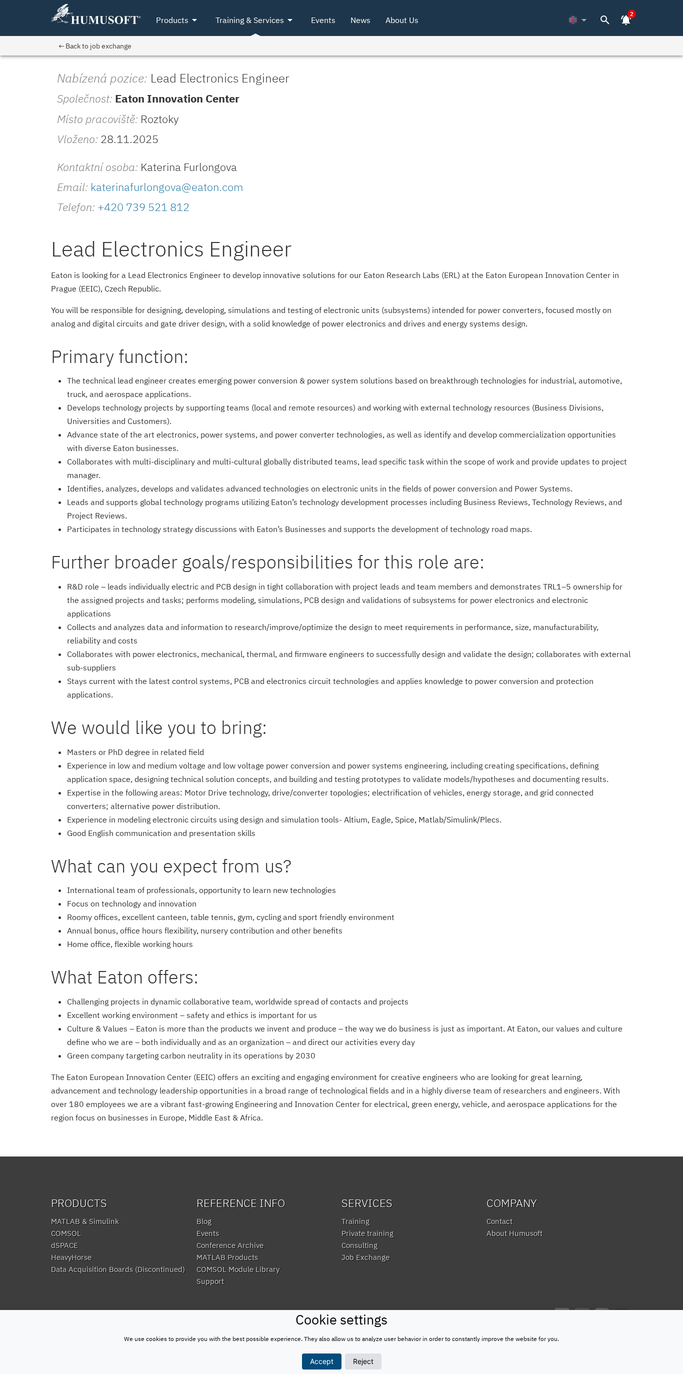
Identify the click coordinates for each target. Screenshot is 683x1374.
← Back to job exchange (95, 45)
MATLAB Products (227, 1257)
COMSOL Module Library (238, 1269)
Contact (499, 1221)
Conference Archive (230, 1245)
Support (210, 1281)
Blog (204, 1221)
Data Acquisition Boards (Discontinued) (118, 1269)
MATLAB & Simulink (85, 1221)
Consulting (360, 1245)
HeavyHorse (71, 1257)
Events (323, 20)
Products (178, 20)
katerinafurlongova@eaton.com (166, 187)
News (360, 20)
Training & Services (256, 20)
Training (356, 1221)
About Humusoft (514, 1233)
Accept (322, 1361)
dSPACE (64, 1245)
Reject (363, 1361)
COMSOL (66, 1233)
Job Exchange (366, 1257)
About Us (402, 20)
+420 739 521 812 (144, 207)
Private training (368, 1233)
